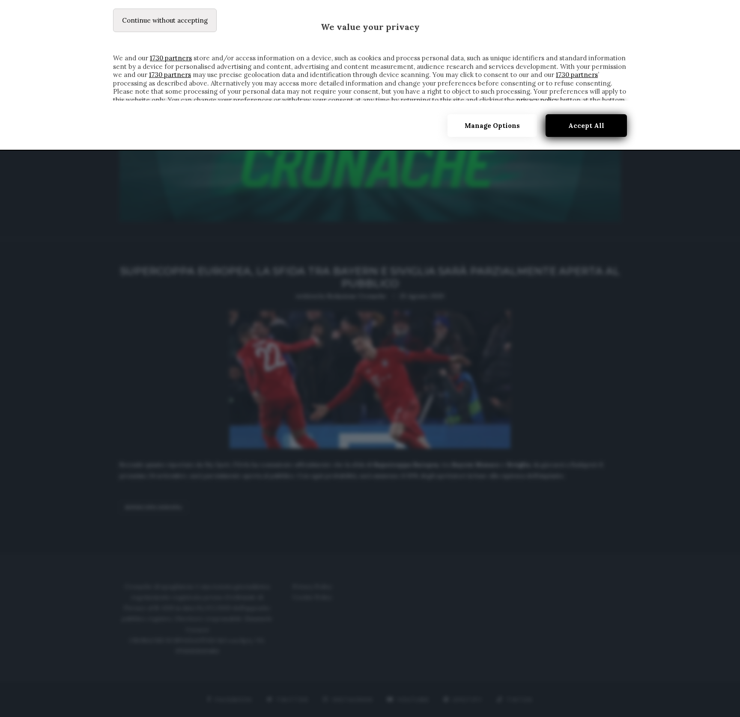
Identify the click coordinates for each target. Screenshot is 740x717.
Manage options (492, 125)
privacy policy (537, 100)
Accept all (586, 125)
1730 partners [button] (171, 58)
